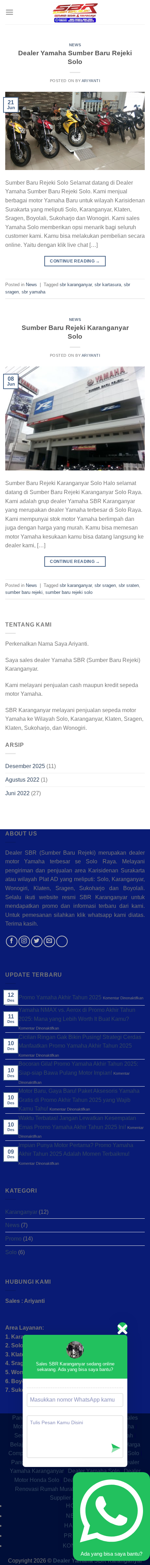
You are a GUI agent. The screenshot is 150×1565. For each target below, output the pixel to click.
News (75, 45)
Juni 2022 (17, 793)
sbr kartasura (108, 284)
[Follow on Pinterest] (62, 941)
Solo (11, 1252)
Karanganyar (21, 1212)
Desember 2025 (25, 766)
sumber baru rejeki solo (68, 592)
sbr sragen (105, 585)
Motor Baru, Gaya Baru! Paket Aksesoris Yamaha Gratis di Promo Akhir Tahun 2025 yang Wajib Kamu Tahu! (79, 1100)
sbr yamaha (33, 292)
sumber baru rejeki (24, 592)
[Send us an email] (49, 941)
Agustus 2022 (22, 780)
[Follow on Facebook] (11, 941)
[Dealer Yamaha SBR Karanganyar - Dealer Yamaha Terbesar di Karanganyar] (75, 12)
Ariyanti (91, 81)
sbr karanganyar (76, 284)
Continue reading (75, 261)
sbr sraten (129, 585)
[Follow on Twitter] (37, 941)
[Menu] (9, 12)
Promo (13, 1239)
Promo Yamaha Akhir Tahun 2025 (60, 997)
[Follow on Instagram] (24, 941)
